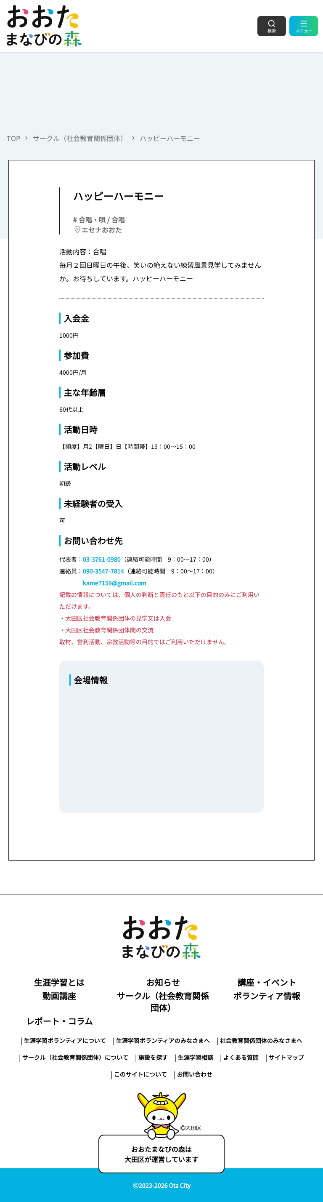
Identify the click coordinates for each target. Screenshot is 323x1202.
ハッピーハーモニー (170, 138)
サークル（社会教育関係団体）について (75, 1057)
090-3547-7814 (103, 571)
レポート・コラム (59, 1021)
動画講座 (59, 995)
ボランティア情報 (266, 995)
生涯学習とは (59, 982)
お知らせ (163, 982)
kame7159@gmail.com (114, 582)
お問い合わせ (194, 1074)
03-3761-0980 (102, 559)
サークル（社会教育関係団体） (80, 138)
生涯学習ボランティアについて (65, 1040)
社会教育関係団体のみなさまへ (261, 1040)
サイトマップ (286, 1057)
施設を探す (153, 1057)
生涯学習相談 (195, 1057)
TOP (13, 138)
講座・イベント (267, 982)
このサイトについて (140, 1074)
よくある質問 (241, 1057)
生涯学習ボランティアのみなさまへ (163, 1040)
